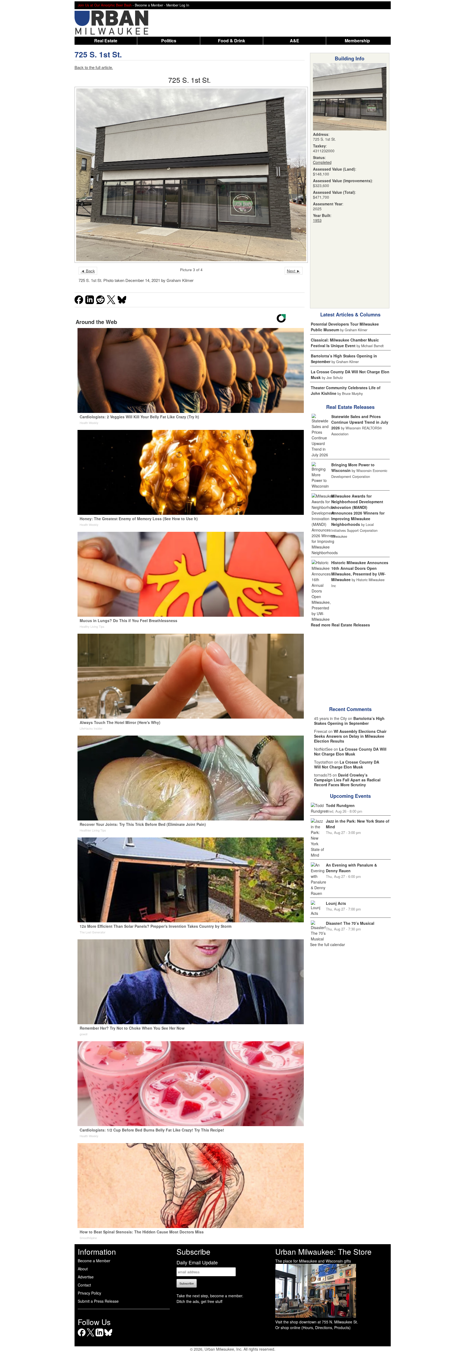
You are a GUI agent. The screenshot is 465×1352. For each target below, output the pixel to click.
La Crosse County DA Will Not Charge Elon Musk (350, 751)
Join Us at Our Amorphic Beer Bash (105, 5)
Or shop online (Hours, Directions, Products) (313, 1327)
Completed (322, 162)
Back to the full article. (94, 67)
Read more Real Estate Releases (340, 624)
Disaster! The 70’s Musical (350, 923)
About (83, 1268)
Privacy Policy (89, 1293)
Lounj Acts (336, 903)
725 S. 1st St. (98, 54)
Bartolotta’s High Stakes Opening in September (349, 721)
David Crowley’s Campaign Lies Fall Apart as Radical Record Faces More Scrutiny (347, 779)
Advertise (86, 1276)
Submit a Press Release (98, 1301)
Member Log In (177, 5)
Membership (357, 40)
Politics (168, 40)
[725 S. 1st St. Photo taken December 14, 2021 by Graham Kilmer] (190, 175)
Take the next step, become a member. (210, 1295)
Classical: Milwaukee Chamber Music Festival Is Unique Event (345, 342)
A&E (294, 40)
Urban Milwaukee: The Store (323, 1251)
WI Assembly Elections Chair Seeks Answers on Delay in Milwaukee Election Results (350, 736)
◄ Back (88, 271)
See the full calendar (327, 944)
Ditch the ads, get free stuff (199, 1301)
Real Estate (105, 40)
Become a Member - (150, 5)
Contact (84, 1285)
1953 (317, 220)
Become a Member (94, 1260)
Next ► (293, 271)
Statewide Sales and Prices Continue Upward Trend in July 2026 (359, 422)
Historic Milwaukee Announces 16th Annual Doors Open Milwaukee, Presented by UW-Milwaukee (359, 571)
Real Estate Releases (350, 407)
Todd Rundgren (340, 805)
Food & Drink (231, 40)
